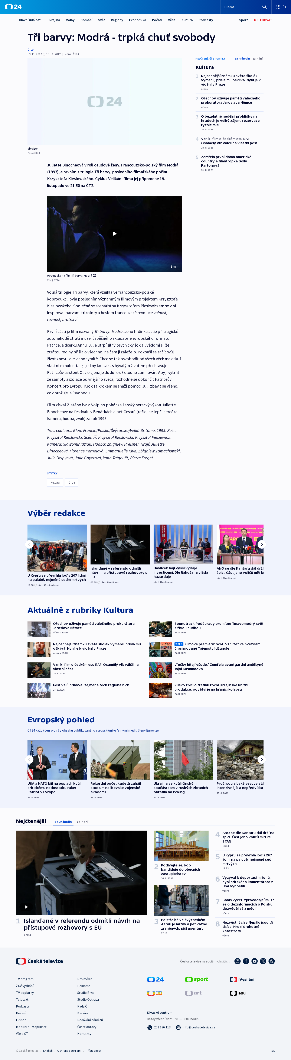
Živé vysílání (24, 986)
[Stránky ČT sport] (196, 979)
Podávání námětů (90, 1020)
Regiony (117, 20)
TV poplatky (25, 992)
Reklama (83, 986)
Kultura (187, 20)
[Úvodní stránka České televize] (40, 961)
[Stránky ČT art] (193, 993)
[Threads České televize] (271, 961)
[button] (114, 234)
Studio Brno (86, 992)
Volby (70, 20)
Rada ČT (83, 1006)
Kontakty (84, 1033)
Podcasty (206, 20)
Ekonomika (137, 20)
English (47, 1051)
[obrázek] (104, 101)
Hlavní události (30, 20)
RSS (272, 1051)
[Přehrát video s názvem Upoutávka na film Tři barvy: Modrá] (114, 234)
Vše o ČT (22, 1033)
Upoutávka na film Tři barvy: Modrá (69, 275)
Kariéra (82, 1013)
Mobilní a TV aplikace (31, 1027)
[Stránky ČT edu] (237, 993)
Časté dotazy (86, 1027)
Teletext (22, 999)
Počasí (157, 20)
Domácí (86, 20)
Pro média (84, 979)
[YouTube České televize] (254, 961)
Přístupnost (93, 1051)
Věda (172, 20)
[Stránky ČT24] (155, 979)
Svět (101, 20)
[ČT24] (13, 6)
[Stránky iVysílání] (242, 979)
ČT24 (30, 49)
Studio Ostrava (88, 999)
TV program (24, 979)
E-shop (21, 1020)
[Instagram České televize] (237, 961)
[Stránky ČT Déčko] (154, 993)
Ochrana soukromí (69, 1051)
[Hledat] (264, 7)
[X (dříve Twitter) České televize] (263, 961)
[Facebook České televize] (246, 961)
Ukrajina (54, 20)
